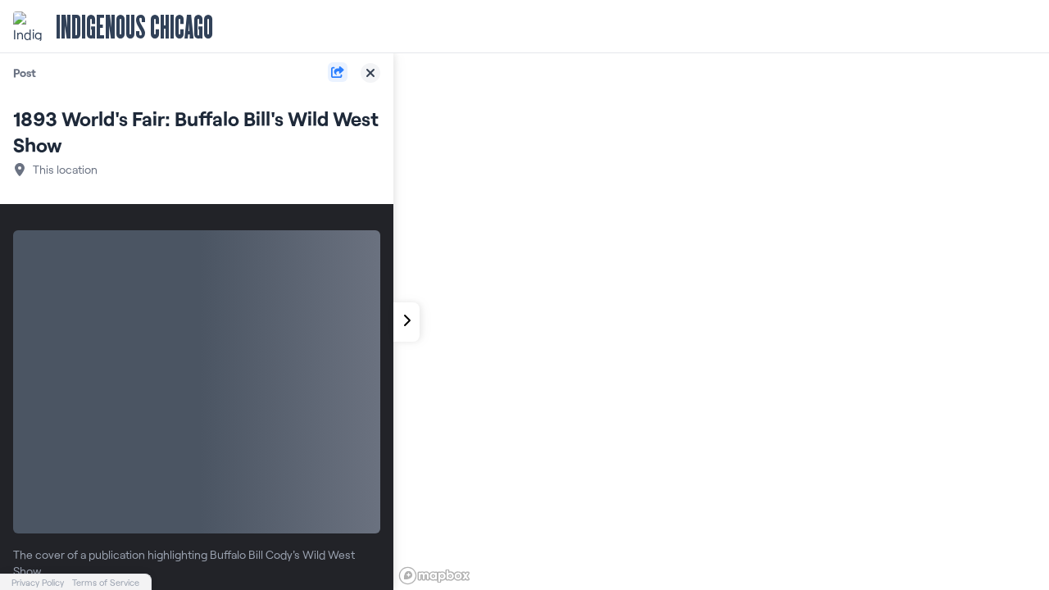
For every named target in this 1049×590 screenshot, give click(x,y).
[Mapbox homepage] (434, 575)
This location (65, 169)
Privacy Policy (37, 582)
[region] (721, 321)
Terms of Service (105, 582)
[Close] (370, 73)
